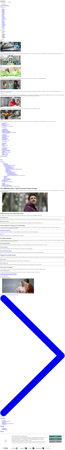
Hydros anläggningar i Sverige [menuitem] (6, 152)
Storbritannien (4, 24)
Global (3, 8)
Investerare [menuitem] (3, 35)
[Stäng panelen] (63, 435)
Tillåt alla (55, 436)
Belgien (3, 10)
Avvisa (55, 441)
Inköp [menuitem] (3, 153)
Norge (3, 19)
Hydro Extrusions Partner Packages (7, 185)
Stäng (1, 159)
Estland (3, 12)
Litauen (3, 16)
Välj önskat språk (2, 7)
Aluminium (2, 161)
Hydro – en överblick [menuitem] (5, 145)
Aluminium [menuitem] (3, 31)
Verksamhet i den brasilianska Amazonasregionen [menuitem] (9, 132)
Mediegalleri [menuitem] (4, 146)
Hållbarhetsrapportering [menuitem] (5, 130)
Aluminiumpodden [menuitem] (4, 148)
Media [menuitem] (3, 36)
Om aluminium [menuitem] (4, 125)
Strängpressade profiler (5, 184)
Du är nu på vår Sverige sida (4, 5)
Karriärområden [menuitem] (4, 137)
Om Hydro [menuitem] (3, 37)
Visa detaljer (48, 448)
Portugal (3, 21)
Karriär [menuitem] (4, 134)
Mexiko (3, 18)
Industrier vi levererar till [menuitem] (5, 124)
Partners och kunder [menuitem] (5, 154)
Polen (3, 20)
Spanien (3, 23)
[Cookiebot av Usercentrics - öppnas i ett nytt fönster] (6, 448)
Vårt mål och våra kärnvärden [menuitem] (6, 150)
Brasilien (3, 11)
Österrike (3, 28)
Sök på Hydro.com (3, 1)
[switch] (25, 448)
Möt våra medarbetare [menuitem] (5, 138)
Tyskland (3, 26)
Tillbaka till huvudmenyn (4, 156)
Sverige (3, 25)
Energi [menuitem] (3, 32)
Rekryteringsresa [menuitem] (4, 139)
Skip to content (2, 0)
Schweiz (3, 22)
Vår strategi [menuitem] (3, 151)
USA (3, 27)
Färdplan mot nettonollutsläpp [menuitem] (6, 131)
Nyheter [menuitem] (3, 144)
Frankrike (3, 14)
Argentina (3, 9)
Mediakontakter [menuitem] (4, 143)
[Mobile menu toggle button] (3, 39)
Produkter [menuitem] (3, 123)
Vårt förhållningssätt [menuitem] (5, 129)
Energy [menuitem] (4, 127)
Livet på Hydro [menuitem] (4, 136)
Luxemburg (3, 17)
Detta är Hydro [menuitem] (4, 149)
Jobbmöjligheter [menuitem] (4, 135)
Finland (3, 13)
